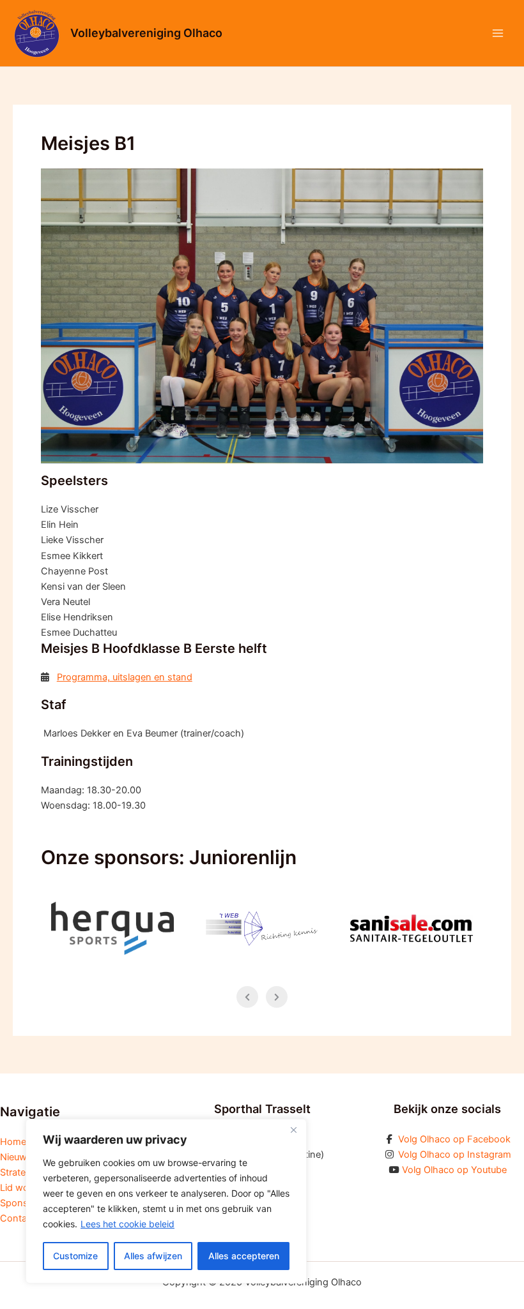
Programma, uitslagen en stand (124, 677)
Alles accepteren (243, 1255)
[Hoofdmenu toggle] (497, 33)
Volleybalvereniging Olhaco (146, 33)
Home (13, 1142)
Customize (75, 1255)
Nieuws (16, 1157)
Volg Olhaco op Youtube (454, 1170)
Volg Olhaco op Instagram (454, 1154)
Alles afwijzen (153, 1255)
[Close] (293, 1129)
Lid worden (24, 1187)
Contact (17, 1218)
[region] (166, 1201)
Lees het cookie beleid (127, 1223)
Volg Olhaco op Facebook (454, 1139)
